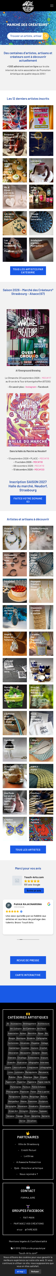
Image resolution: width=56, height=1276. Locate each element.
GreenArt (11, 1062)
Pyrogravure (14, 1097)
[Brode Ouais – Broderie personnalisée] (41, 723)
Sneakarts (33, 1106)
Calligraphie (42, 1038)
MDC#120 (39, 469)
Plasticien (24, 1092)
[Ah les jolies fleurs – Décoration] (41, 197)
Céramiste (25, 1043)
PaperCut (21, 1082)
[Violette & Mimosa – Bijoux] (15, 538)
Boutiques (21, 1038)
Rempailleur (13, 1101)
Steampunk (45, 1106)
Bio (46, 1033)
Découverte (25, 1053)
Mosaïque (28, 1077)
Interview (44, 1062)
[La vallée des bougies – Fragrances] (41, 644)
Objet (36, 1077)
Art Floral (41, 1028)
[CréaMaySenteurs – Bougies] (41, 538)
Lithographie (45, 1067)
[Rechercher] (46, 36)
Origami (43, 1077)
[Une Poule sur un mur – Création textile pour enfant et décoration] (15, 802)
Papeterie (31, 1082)
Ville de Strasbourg (28, 1144)
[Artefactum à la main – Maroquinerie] (41, 250)
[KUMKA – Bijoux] (41, 776)
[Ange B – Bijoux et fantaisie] (15, 644)
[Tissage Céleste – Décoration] (41, 223)
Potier (33, 1092)
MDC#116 (44, 458)
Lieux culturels (19, 1067)
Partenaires (15, 1087)
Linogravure (32, 1067)
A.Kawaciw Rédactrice (28, 1162)
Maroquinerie (31, 1072)
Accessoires (16, 1024)
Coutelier (25, 1048)
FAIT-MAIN (28, 1217)
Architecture (43, 1024)
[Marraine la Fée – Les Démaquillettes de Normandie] (15, 697)
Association (13, 1033)
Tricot (27, 1116)
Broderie (31, 1038)
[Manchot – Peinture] (41, 829)
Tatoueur (10, 1116)
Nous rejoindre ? (29, 1174)
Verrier (22, 1121)
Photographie (12, 1092)
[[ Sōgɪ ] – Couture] (41, 749)
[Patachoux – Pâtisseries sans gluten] (15, 591)
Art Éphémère (29, 1028)
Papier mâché (44, 1082)
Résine (24, 1101)
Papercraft (11, 1082)
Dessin (44, 1053)
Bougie (12, 1038)
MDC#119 (39, 465)
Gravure (44, 1058)
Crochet (43, 1048)
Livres (10, 1072)
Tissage (19, 1116)
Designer (36, 1053)
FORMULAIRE (28, 1197)
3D (8, 1024)
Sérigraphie (11, 1106)
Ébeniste (12, 1058)
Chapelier (35, 1043)
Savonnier (32, 1101)
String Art (23, 1111)
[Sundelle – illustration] (41, 117)
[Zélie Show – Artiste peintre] (15, 117)
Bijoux (40, 1033)
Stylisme (34, 1111)
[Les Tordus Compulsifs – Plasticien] (15, 250)
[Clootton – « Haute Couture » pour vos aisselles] (41, 802)
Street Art (13, 1111)
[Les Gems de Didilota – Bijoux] (15, 617)
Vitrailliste (32, 1121)
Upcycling (36, 1116)
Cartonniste (13, 1043)
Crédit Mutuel (28, 1150)
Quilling (25, 1097)
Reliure (44, 1097)
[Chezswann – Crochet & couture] (41, 617)
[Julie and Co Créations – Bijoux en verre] (15, 670)
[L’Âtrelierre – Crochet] (41, 170)
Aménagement (29, 1024)
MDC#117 (46, 377)
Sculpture (43, 1101)
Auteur (23, 1033)
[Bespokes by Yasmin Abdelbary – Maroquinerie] (15, 144)
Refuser (35, 1272)
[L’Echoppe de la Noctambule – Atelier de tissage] (15, 723)
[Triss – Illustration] (41, 144)
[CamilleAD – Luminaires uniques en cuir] (15, 749)
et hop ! (20, 1272)
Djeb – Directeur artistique (28, 1168)
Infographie (34, 1062)
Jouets (8, 1067)
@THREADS (31, 1229)
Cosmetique (14, 1048)
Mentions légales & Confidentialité (28, 1241)
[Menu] (52, 5)
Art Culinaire (16, 1028)
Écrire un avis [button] (34, 890)
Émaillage (22, 1058)
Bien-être (32, 1033)
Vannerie (46, 1116)
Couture (34, 1048)
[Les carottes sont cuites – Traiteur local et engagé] (15, 170)
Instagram (31, 387)
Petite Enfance (39, 1087)
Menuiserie (43, 1072)
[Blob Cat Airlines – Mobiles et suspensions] (41, 697)
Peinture (26, 1087)
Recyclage (34, 1097)
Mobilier (12, 1077)
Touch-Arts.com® (28, 1253)
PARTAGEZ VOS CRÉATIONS (29, 1223)
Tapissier (43, 1111)
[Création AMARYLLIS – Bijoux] (15, 829)
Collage (44, 1043)
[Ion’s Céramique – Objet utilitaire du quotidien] (41, 670)
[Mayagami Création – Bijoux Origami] (41, 591)
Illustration (22, 1062)
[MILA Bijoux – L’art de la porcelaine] (15, 197)
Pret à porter (43, 1092)
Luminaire (19, 1072)
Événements (33, 1058)
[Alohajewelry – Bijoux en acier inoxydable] (15, 564)
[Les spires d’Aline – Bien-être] (15, 223)
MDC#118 (38, 462)
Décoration (13, 1053)
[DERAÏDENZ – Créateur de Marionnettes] (15, 776)
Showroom (22, 1106)
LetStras (28, 1156)
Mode (19, 1077)
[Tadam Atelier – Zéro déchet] (41, 564)
